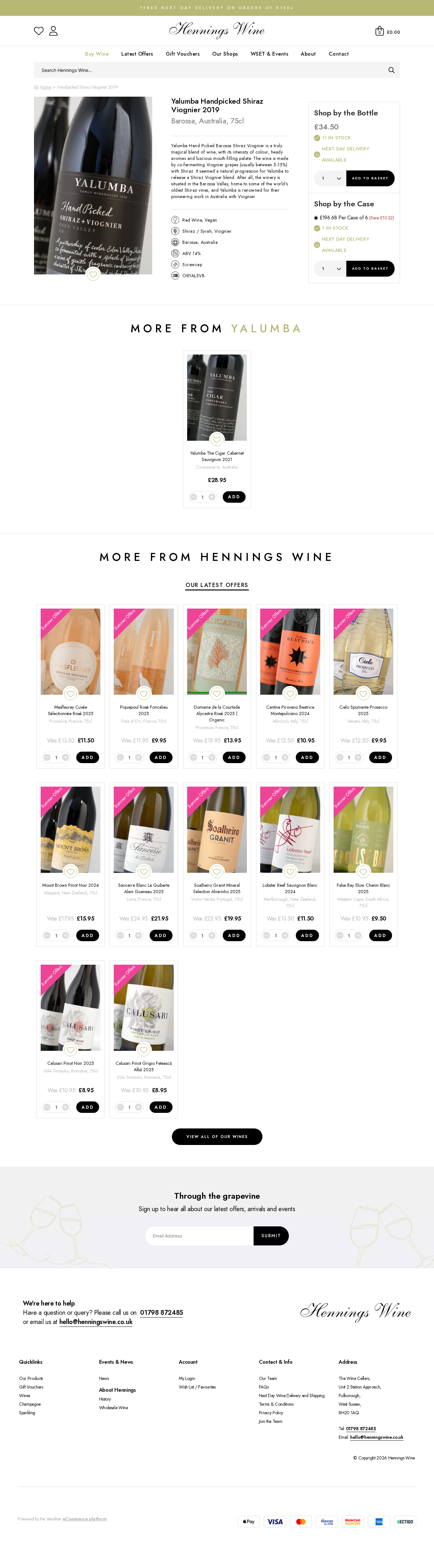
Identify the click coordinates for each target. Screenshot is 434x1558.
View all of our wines (217, 1137)
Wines (24, 1395)
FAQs (264, 1387)
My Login (187, 1378)
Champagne (30, 1404)
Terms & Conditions (276, 1404)
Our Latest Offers (217, 585)
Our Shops (225, 54)
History (105, 1399)
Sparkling (27, 1413)
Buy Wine (97, 54)
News (104, 1378)
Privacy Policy (271, 1413)
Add (370, 178)
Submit (271, 1235)
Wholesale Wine (113, 1407)
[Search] (391, 70)
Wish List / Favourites (197, 1387)
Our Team (268, 1378)
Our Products (31, 1378)
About (308, 54)
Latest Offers (137, 54)
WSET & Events (269, 54)
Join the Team (270, 1421)
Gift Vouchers (183, 54)
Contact (339, 54)
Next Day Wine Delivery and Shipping (292, 1395)
